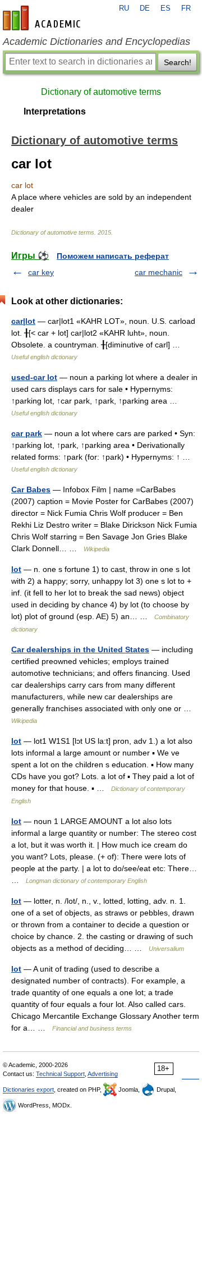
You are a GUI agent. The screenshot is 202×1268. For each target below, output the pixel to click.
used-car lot (34, 377)
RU (124, 8)
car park (26, 433)
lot (16, 569)
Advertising (103, 1073)
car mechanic (158, 272)
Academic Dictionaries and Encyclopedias (96, 41)
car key (41, 272)
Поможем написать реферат (113, 255)
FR (186, 8)
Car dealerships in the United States (80, 649)
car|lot (23, 321)
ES (165, 8)
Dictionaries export (28, 1089)
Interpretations (55, 111)
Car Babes (30, 489)
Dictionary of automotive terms (101, 92)
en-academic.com (43, 18)
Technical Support (60, 1073)
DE (145, 8)
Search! (177, 62)
